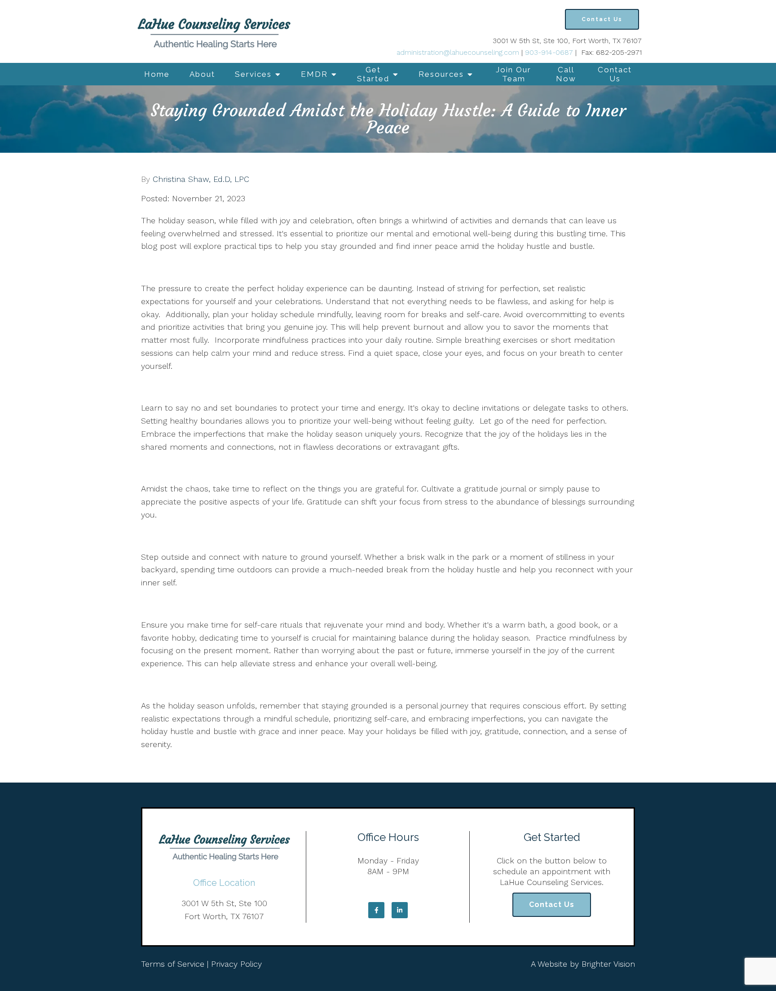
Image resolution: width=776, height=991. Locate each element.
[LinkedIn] (400, 910)
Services (253, 74)
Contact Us (615, 74)
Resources (441, 74)
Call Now (566, 74)
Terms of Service (172, 964)
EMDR (314, 74)
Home (157, 74)
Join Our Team (513, 74)
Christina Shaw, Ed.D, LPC (201, 179)
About (202, 74)
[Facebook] (376, 910)
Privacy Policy (236, 964)
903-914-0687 (549, 52)
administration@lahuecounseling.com (458, 52)
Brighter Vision (608, 964)
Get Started (373, 74)
